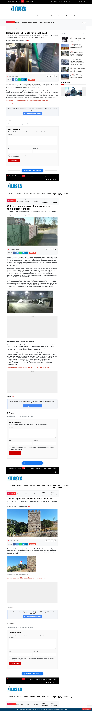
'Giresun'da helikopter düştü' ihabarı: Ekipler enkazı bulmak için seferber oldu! (37, 201)
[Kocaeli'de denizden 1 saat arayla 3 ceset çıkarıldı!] (65, 77)
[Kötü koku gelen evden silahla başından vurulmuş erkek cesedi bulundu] (65, 62)
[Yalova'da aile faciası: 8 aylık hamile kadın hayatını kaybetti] (65, 39)
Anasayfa (48, 1)
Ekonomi (35, 16)
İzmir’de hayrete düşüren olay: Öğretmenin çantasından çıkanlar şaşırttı (54, 201)
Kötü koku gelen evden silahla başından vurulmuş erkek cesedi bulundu (77, 63)
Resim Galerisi (54, 1)
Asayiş (16, 28)
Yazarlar (65, 1)
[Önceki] (83, 23)
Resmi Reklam (67, 16)
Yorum (10, 134)
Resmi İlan (58, 16)
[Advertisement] (59, 9)
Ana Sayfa (10, 28)
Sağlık (51, 16)
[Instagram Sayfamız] (79, 2)
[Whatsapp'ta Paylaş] (19, 79)
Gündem (22, 16)
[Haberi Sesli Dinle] (47, 76)
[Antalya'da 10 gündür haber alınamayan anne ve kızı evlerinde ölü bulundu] (65, 69)
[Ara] (83, 33)
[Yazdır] (56, 76)
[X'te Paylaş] (16, 79)
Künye (70, 1)
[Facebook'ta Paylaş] (13, 79)
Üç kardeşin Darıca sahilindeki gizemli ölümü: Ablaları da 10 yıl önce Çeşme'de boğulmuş (29, 201)
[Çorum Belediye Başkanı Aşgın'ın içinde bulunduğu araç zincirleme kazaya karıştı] (65, 53)
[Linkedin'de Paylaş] (25, 79)
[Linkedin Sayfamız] (81, 2)
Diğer (74, 16)
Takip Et (32, 79)
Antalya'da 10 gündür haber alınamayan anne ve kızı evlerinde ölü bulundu (77, 70)
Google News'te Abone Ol (33, 113)
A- (50, 76)
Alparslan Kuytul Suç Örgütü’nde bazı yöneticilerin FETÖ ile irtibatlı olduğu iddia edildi (38, 22)
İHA (28, 40)
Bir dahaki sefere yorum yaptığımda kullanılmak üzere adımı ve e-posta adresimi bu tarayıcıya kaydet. (32, 155)
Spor (41, 16)
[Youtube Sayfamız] (84, 2)
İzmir (46, 16)
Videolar (61, 1)
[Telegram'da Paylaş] (22, 79)
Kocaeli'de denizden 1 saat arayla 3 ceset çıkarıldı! (77, 76)
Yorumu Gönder (13, 160)
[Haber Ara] (85, 16)
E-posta (35, 148)
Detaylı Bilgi (64, 709)
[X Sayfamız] (74, 2)
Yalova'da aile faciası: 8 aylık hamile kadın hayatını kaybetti (77, 40)
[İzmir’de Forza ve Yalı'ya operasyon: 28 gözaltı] (65, 47)
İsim (9, 148)
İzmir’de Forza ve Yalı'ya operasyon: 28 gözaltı (76, 46)
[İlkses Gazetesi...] (19, 8)
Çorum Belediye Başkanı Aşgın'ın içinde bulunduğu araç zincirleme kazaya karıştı (77, 55)
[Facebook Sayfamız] (48, 179)
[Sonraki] (85, 23)
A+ (53, 76)
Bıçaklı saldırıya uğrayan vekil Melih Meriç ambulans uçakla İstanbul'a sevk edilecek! (45, 201)
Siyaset (29, 16)
